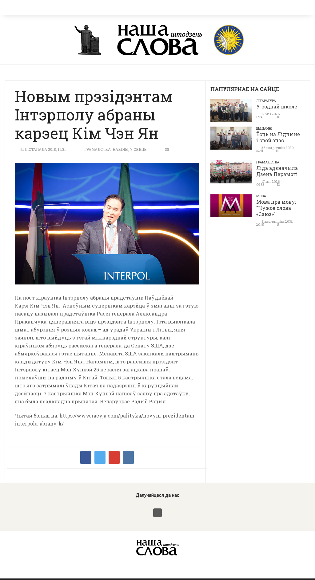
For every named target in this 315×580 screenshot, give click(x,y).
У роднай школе (276, 106)
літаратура (266, 100)
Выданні (264, 128)
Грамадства (97, 149)
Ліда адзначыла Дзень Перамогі (277, 171)
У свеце (138, 149)
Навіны (120, 149)
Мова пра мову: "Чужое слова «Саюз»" (276, 207)
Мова (261, 196)
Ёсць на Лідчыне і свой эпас (278, 137)
